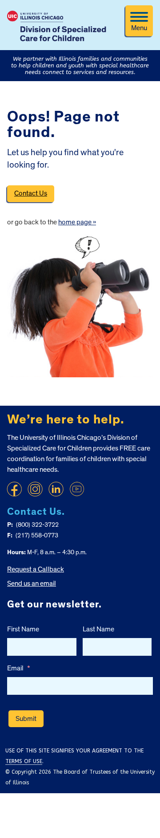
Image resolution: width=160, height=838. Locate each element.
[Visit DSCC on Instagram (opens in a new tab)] (35, 489)
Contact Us (30, 193)
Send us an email (31, 583)
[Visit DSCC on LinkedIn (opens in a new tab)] (56, 489)
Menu (139, 27)
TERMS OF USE (23, 761)
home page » (77, 222)
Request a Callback (35, 569)
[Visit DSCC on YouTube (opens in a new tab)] (77, 489)
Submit (26, 718)
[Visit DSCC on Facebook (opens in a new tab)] (14, 489)
